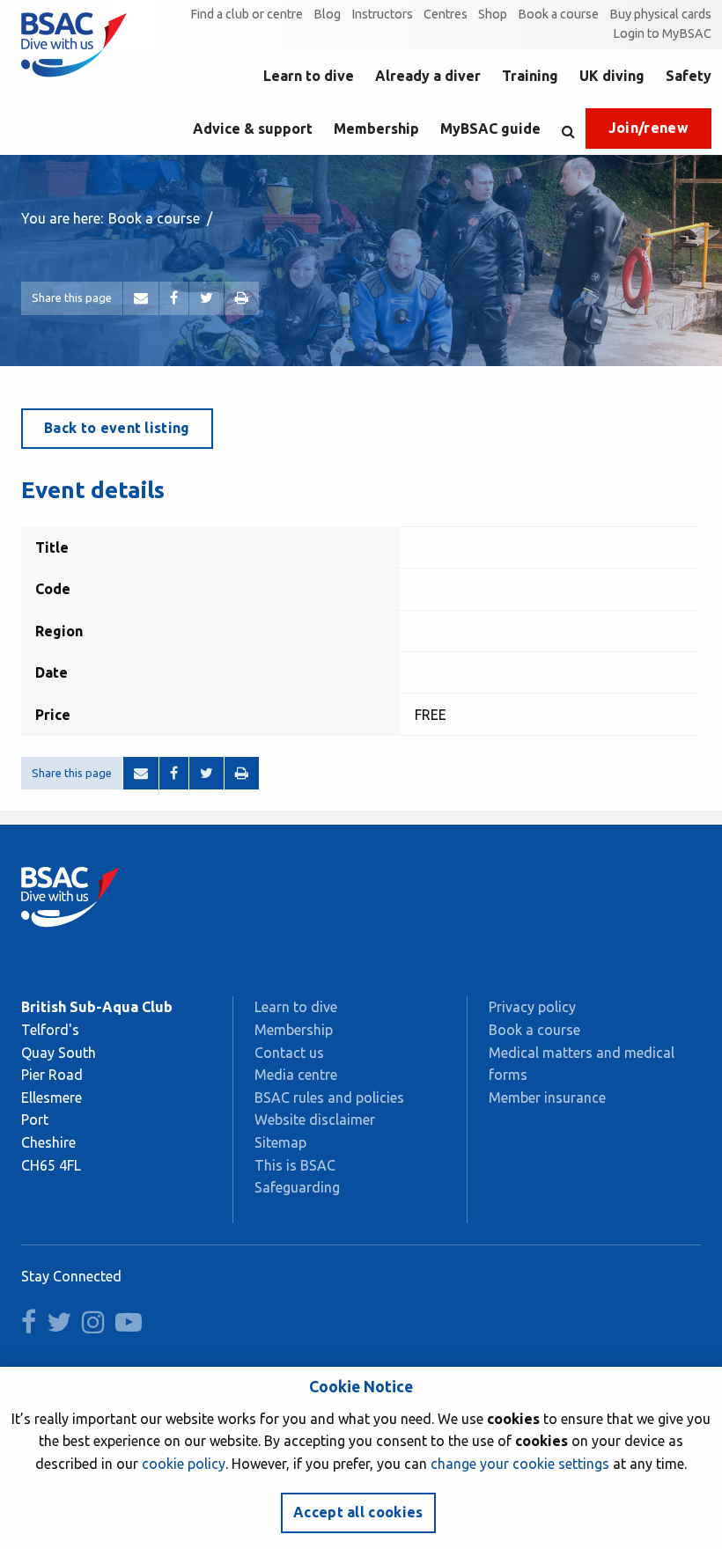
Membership (376, 128)
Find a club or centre (246, 14)
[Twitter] (206, 298)
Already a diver (428, 76)
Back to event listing (117, 428)
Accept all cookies (358, 1512)
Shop (492, 14)
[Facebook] (173, 298)
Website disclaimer (314, 1119)
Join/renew (648, 128)
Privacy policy (532, 1007)
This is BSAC (294, 1165)
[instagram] (97, 1326)
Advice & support (253, 128)
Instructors (382, 14)
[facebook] (32, 1326)
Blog (327, 14)
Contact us (289, 1053)
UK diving (612, 76)
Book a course (558, 14)
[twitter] (62, 1326)
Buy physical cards (660, 14)
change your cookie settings (520, 1464)
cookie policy (183, 1464)
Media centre (295, 1075)
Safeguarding (297, 1187)
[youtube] (132, 1326)
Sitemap (280, 1142)
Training (530, 76)
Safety (688, 76)
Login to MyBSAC (662, 33)
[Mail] (140, 298)
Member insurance (547, 1097)
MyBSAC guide (490, 128)
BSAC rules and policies (329, 1097)
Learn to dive (308, 76)
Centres (446, 14)
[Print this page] (242, 298)
